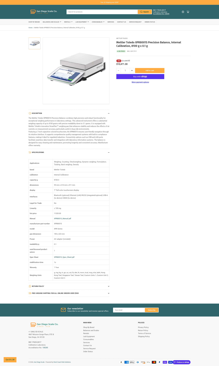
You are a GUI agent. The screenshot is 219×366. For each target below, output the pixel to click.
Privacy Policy (143, 327)
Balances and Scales (51, 22)
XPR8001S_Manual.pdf (62, 219)
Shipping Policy (144, 336)
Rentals (67, 22)
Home (30, 27)
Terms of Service (144, 333)
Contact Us (121, 22)
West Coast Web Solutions (62, 362)
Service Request (135, 22)
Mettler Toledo (122, 38)
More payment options (140, 82)
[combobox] (109, 11)
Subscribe (151, 310)
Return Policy (143, 330)
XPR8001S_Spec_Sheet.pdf (64, 257)
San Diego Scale (39, 362)
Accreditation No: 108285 (161, 14)
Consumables (97, 22)
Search (146, 12)
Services (110, 22)
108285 (45, 348)
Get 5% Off (10, 360)
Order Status (150, 22)
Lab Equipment (81, 22)
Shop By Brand (34, 22)
